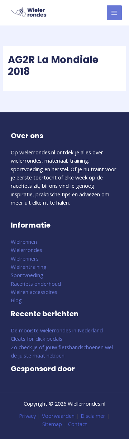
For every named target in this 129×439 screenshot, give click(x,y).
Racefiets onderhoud (36, 283)
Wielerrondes (26, 249)
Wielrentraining (29, 266)
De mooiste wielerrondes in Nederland (57, 330)
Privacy (27, 415)
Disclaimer (93, 415)
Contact (77, 424)
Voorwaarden (58, 415)
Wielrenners (25, 258)
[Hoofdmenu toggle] (114, 12)
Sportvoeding (27, 275)
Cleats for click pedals (36, 338)
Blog (16, 300)
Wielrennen (24, 241)
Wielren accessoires (34, 291)
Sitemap (52, 424)
